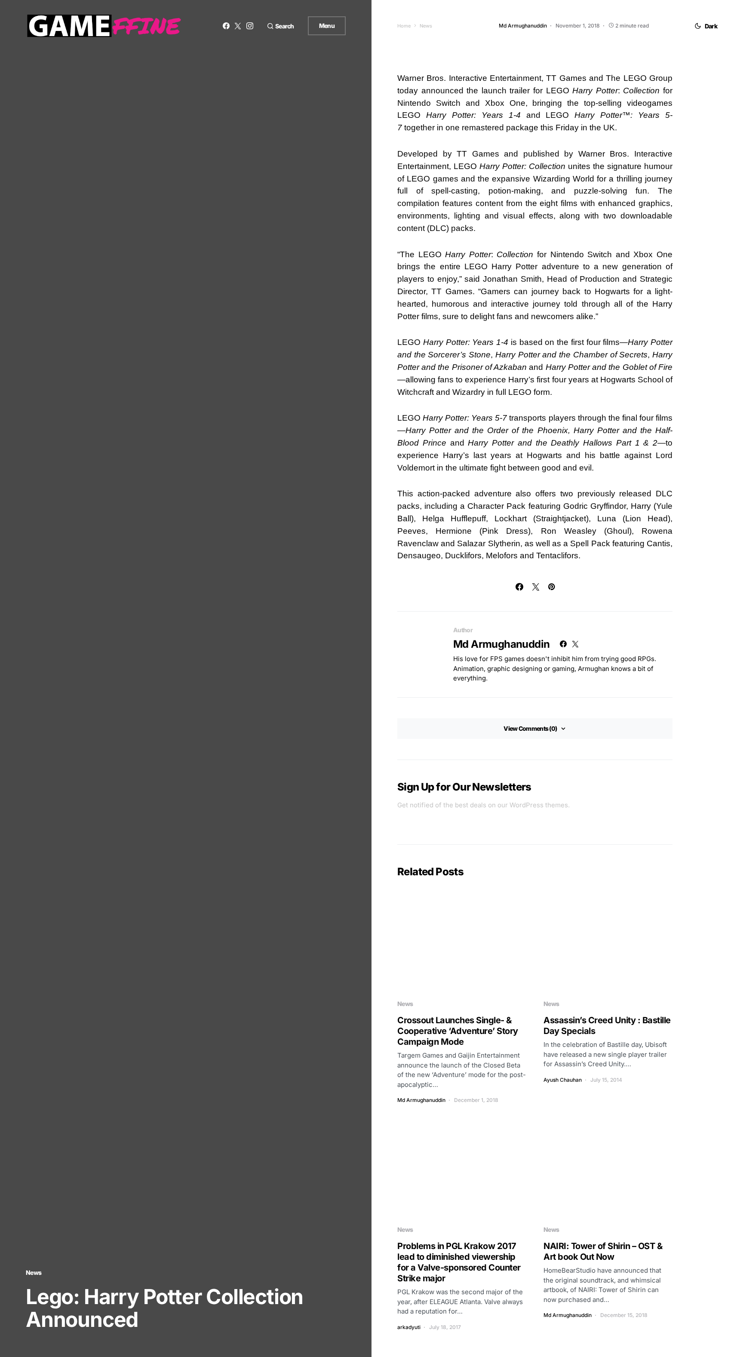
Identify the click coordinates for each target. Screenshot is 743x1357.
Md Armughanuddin (501, 644)
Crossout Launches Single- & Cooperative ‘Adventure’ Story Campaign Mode (457, 1031)
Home (404, 26)
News (33, 1272)
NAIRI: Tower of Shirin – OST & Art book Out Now (602, 1251)
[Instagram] (249, 25)
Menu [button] (327, 25)
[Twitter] (237, 25)
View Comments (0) (530, 728)
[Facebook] (226, 25)
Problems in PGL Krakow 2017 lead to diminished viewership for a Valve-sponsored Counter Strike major (459, 1262)
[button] (280, 26)
